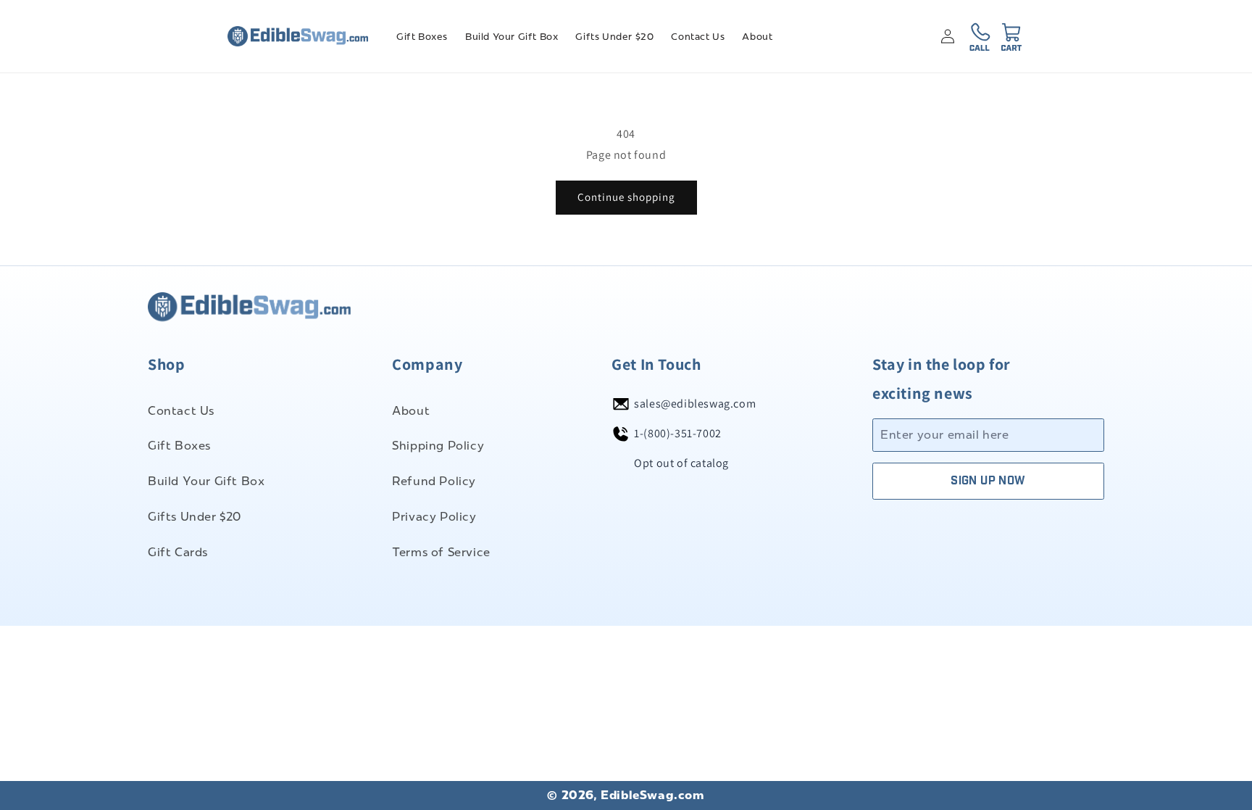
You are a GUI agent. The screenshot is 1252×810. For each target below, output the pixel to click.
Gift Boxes (179, 445)
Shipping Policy (438, 445)
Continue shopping (626, 197)
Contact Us (181, 411)
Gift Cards (178, 552)
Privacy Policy (434, 517)
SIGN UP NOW (988, 481)
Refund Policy (434, 481)
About (411, 411)
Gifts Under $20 (194, 517)
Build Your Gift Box (206, 481)
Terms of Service (441, 552)
